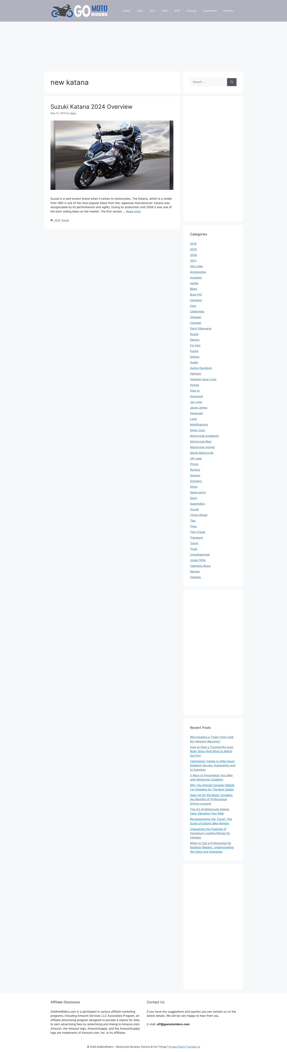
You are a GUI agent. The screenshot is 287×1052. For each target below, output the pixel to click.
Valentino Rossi (200, 566)
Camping (196, 300)
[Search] (232, 82)
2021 (152, 10)
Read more (133, 211)
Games (194, 356)
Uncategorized (200, 554)
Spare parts (198, 492)
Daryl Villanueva (200, 328)
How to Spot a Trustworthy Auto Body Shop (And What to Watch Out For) (211, 751)
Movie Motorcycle (201, 453)
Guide (194, 362)
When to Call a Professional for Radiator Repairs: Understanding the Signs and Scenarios (212, 847)
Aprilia (194, 283)
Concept (192, 10)
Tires (193, 526)
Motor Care (197, 430)
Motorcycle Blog (200, 441)
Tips (193, 520)
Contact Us (193, 1046)
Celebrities (197, 311)
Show (193, 486)
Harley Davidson (201, 368)
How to (195, 390)
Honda (194, 385)
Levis (193, 419)
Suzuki (65, 220)
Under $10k (198, 560)
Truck (193, 549)
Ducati (194, 334)
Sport (193, 498)
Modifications (199, 424)
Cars (193, 306)
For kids (195, 345)
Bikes (193, 289)
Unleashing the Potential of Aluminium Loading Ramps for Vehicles (210, 833)
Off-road (196, 458)
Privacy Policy (177, 1046)
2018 (193, 243)
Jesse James (198, 407)
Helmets (228, 10)
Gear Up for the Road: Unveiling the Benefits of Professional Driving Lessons (211, 799)
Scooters (196, 481)
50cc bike (196, 266)
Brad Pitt (196, 294)
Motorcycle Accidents (204, 436)
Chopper (195, 317)
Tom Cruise (197, 532)
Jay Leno (196, 402)
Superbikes (210, 10)
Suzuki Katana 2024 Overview (91, 106)
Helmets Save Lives (203, 379)
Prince (194, 464)
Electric (195, 339)
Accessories (198, 272)
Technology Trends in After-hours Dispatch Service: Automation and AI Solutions (212, 765)
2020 (165, 10)
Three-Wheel (198, 515)
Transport (196, 537)
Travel (194, 543)
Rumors (195, 469)
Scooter (195, 475)
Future (194, 351)
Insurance (196, 396)
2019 (177, 10)
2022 (140, 10)
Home (126, 10)
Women (195, 571)
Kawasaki (196, 413)
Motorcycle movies (202, 447)
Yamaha (195, 577)
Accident (196, 277)
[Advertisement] (143, 45)
